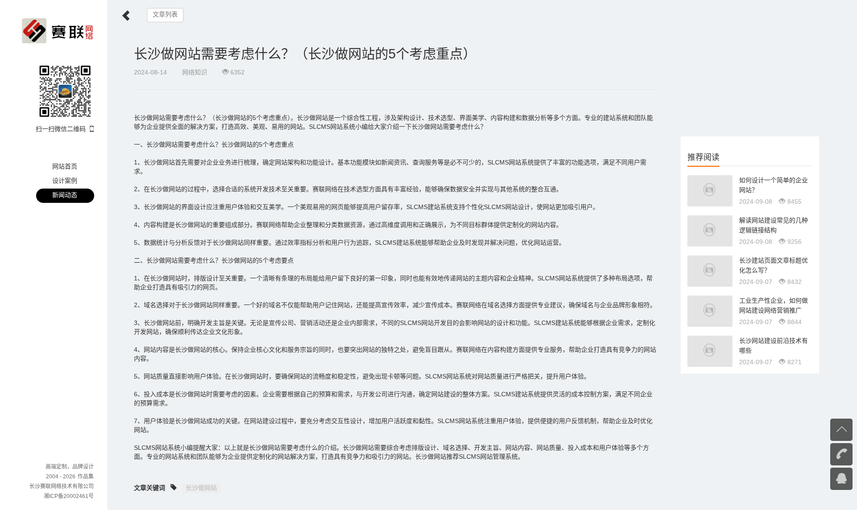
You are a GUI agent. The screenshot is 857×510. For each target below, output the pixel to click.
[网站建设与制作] (57, 30)
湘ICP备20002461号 (69, 496)
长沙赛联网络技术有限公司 (61, 486)
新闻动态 (64, 194)
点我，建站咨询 (823, 477)
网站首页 (64, 166)
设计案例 (64, 180)
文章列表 (165, 14)
